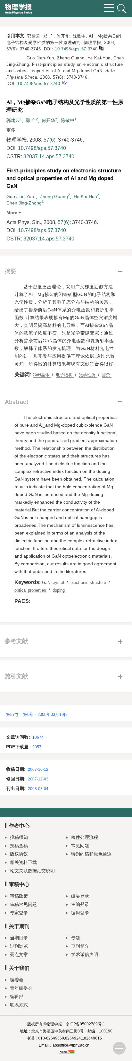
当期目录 (19, 937)
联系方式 (19, 1004)
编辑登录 (80, 912)
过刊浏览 (19, 946)
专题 (75, 937)
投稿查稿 (19, 845)
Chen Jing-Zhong (24, 202)
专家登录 (19, 912)
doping (59, 590)
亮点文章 (19, 954)
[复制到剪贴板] (101, 48)
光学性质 (88, 374)
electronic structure (88, 582)
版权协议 (19, 854)
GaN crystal (53, 582)
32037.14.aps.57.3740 (48, 156)
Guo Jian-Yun (20, 196)
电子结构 (65, 374)
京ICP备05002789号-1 (85, 1024)
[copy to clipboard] (64, 82)
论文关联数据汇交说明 (32, 870)
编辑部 (16, 996)
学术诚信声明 (84, 954)
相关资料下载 (23, 862)
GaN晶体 (42, 374)
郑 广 (31, 120)
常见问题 (80, 845)
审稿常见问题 (23, 904)
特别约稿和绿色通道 (91, 854)
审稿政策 (19, 896)
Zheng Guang (54, 196)
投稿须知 (19, 837)
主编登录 (80, 904)
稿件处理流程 (84, 837)
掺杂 (106, 374)
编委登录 (80, 896)
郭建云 (13, 120)
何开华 (48, 120)
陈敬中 (67, 120)
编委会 (16, 979)
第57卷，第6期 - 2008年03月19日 (37, 714)
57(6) (49, 140)
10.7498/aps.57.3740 (76, 49)
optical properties (30, 590)
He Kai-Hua (85, 196)
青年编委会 (21, 988)
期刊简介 (80, 946)
